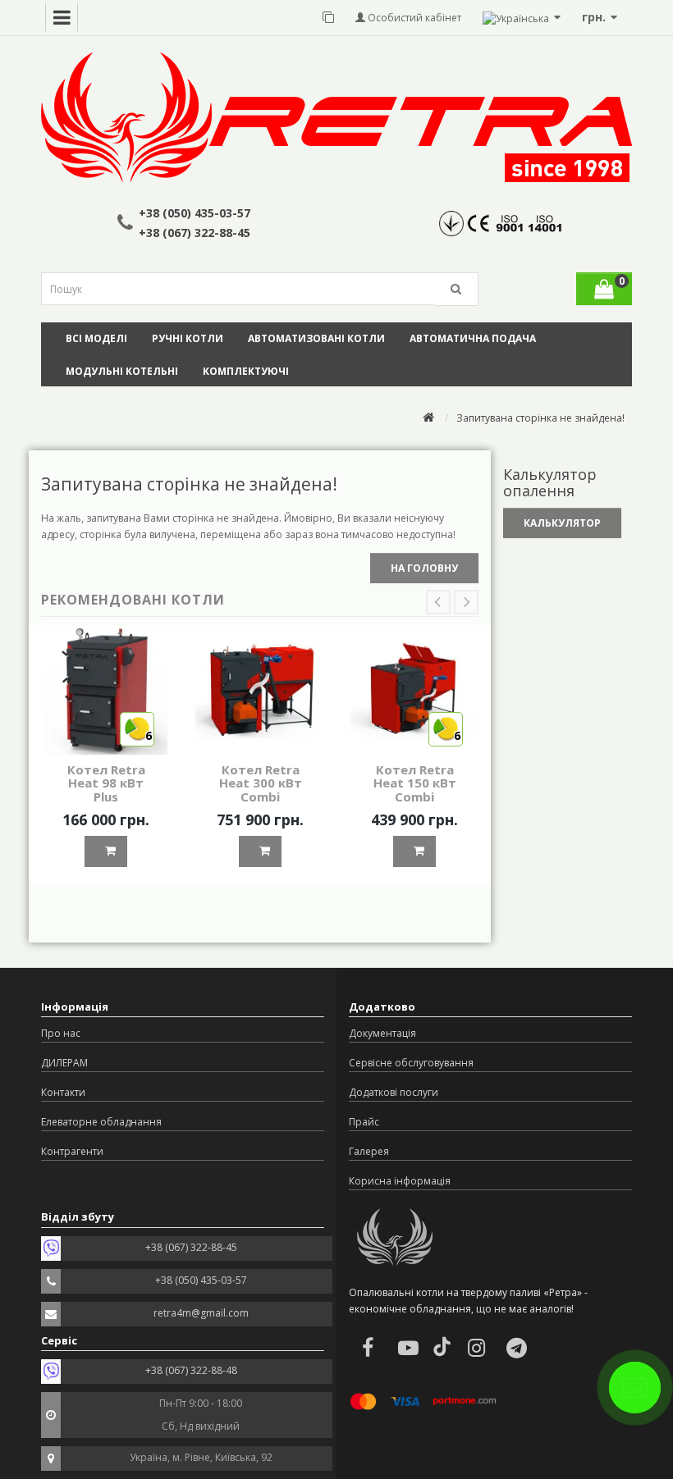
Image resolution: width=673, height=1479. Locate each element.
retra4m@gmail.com (201, 1313)
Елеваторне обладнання (101, 1122)
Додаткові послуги (393, 1092)
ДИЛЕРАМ (64, 1063)
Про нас (60, 1033)
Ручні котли (187, 338)
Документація (382, 1033)
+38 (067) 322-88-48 (191, 1370)
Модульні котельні (122, 371)
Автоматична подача (473, 338)
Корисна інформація (400, 1181)
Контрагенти (72, 1151)
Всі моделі (96, 338)
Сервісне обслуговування (411, 1063)
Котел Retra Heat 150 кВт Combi (414, 783)
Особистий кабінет (413, 18)
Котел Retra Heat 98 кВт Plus (106, 783)
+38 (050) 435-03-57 (194, 213)
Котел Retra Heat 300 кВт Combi (260, 783)
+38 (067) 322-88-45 (194, 232)
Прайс (364, 1122)
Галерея (369, 1151)
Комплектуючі (246, 371)
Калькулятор (562, 523)
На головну (424, 568)
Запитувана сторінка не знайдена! (540, 418)
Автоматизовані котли (316, 338)
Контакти (63, 1092)
